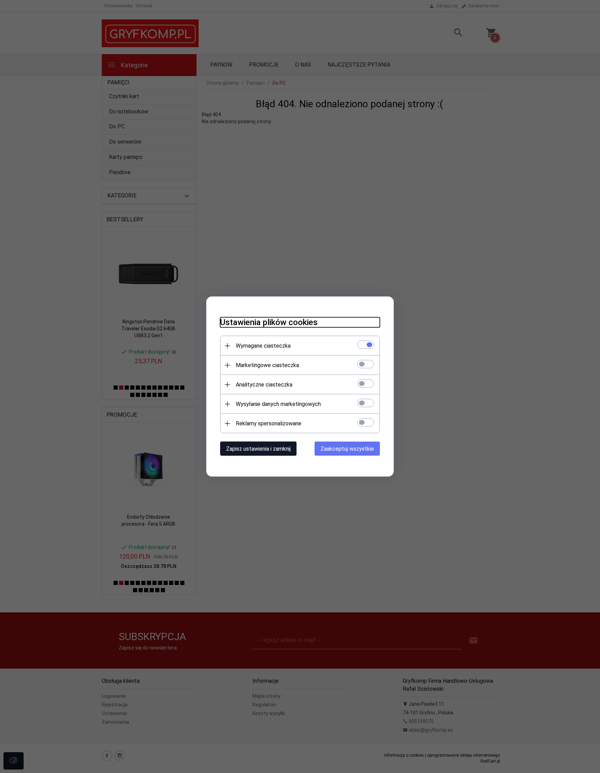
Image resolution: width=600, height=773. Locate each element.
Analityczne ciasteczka (264, 384)
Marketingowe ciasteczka (267, 365)
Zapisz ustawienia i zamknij (258, 448)
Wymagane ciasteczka (263, 345)
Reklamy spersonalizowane (268, 423)
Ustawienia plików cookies (269, 322)
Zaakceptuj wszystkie (347, 448)
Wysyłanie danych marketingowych (278, 404)
